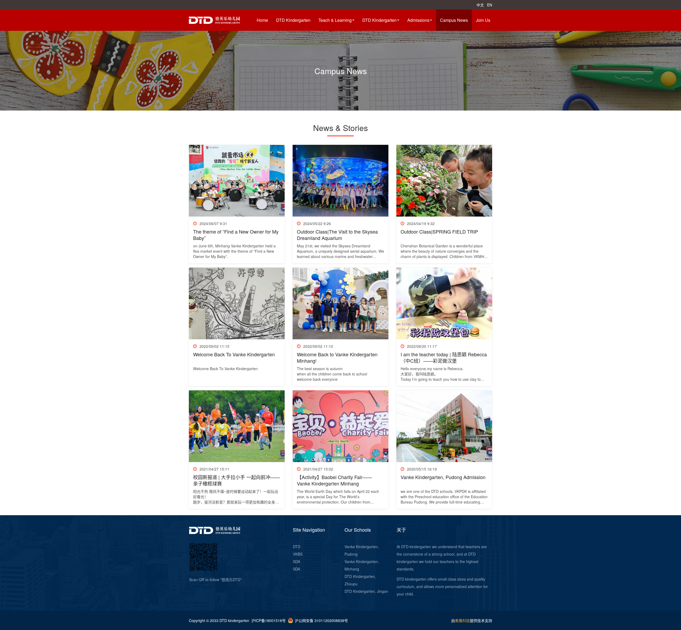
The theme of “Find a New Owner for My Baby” (236, 234)
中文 (480, 4)
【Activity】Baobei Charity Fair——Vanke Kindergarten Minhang (334, 480)
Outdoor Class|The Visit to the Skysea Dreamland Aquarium (337, 234)
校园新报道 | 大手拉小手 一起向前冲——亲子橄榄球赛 (236, 480)
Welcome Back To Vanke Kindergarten (234, 354)
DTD (296, 546)
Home (262, 20)
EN (489, 4)
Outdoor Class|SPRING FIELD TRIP (439, 231)
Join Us (483, 20)
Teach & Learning (335, 20)
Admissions (418, 20)
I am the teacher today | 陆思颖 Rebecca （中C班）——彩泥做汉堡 (444, 357)
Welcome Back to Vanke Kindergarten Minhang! (337, 357)
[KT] (221, 19)
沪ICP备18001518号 (268, 620)
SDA (296, 561)
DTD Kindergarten (293, 20)
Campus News (454, 20)
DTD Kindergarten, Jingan (366, 591)
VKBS (297, 554)
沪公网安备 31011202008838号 (321, 620)
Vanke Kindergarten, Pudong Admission (443, 476)
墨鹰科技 (462, 620)
